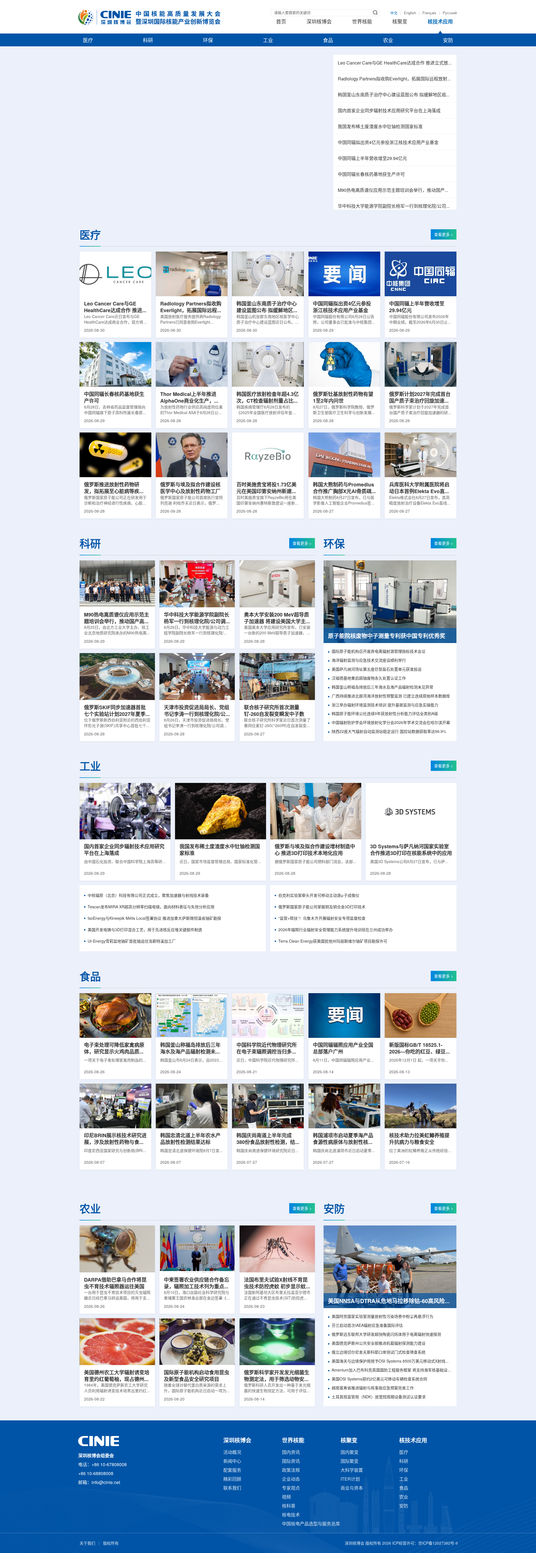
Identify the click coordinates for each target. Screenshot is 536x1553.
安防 (448, 41)
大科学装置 (352, 1470)
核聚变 (399, 22)
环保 (208, 41)
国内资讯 (291, 1452)
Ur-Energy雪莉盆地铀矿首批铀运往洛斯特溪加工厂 (132, 942)
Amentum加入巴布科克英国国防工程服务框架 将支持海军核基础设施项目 (392, 1370)
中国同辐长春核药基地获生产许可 (371, 174)
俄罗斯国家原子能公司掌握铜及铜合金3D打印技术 (321, 907)
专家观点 (291, 1488)
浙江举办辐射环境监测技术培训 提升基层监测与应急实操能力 (385, 705)
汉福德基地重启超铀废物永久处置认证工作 (369, 679)
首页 (281, 22)
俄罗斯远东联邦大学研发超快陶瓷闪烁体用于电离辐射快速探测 (386, 1335)
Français (429, 13)
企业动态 (291, 1479)
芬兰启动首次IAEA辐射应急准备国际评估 (367, 1326)
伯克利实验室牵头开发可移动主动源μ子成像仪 (318, 896)
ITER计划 (350, 1479)
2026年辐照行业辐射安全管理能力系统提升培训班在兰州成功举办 (335, 930)
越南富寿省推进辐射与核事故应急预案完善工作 (373, 1388)
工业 (268, 41)
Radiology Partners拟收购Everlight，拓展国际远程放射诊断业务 (395, 79)
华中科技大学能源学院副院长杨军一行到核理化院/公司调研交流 (395, 206)
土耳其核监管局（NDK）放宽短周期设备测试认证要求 (379, 1397)
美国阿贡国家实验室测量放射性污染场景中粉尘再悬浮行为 (382, 1317)
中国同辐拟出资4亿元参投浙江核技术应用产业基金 (388, 142)
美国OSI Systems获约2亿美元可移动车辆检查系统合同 (379, 1379)
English (410, 13)
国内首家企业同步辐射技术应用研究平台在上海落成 (389, 111)
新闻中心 (232, 1461)
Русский (450, 13)
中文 (394, 13)
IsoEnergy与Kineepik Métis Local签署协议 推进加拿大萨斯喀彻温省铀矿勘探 (154, 919)
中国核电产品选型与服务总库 (311, 1524)
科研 (148, 41)
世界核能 (362, 22)
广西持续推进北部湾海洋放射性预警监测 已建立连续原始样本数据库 (391, 696)
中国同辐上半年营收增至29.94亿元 (372, 158)
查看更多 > (443, 235)
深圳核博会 (319, 22)
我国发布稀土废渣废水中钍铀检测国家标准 (380, 127)
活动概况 (232, 1452)
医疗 (88, 41)
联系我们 (232, 1488)
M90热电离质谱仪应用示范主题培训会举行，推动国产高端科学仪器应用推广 (395, 190)
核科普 (288, 1506)
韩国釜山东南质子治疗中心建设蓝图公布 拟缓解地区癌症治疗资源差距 (395, 95)
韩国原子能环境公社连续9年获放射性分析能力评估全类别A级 (385, 714)
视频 (286, 1497)
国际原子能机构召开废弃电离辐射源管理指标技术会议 (378, 652)
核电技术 (291, 1515)
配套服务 (232, 1470)
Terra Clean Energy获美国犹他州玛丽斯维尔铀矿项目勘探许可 (332, 942)
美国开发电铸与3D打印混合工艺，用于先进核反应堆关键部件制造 (145, 930)
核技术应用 (440, 22)
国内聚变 (349, 1452)
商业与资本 (352, 1488)
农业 (388, 41)
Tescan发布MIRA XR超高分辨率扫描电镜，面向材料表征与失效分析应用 (151, 907)
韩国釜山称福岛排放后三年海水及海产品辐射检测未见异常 (382, 687)
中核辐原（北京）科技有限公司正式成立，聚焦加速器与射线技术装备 (148, 896)
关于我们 (87, 1544)
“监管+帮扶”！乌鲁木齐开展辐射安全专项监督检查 (321, 919)
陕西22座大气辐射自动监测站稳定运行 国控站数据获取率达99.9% (389, 732)
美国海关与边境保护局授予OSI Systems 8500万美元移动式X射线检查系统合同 (392, 1362)
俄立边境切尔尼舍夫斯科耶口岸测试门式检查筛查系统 (378, 1353)
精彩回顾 (232, 1479)
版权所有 (111, 1544)
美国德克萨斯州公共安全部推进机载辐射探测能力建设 (378, 1344)
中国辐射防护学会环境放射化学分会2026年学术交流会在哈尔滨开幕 (391, 723)
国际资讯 (291, 1461)
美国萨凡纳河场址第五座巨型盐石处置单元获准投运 (377, 670)
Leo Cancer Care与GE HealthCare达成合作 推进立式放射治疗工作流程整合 (395, 63)
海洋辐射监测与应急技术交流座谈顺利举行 (369, 661)
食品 (328, 41)
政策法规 (291, 1470)
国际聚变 (349, 1461)
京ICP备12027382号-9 (438, 1544)
